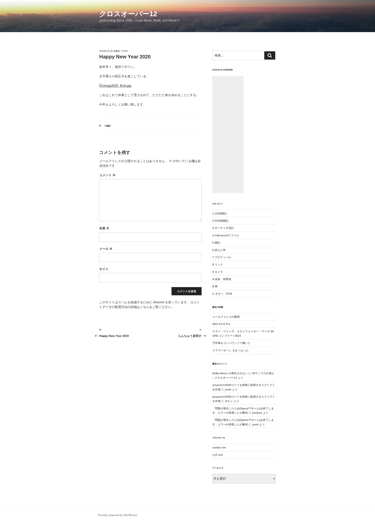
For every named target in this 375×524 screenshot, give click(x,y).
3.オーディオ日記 (223, 227)
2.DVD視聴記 (220, 220)
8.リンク (217, 264)
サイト (104, 269)
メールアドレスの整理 (226, 316)
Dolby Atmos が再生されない (230, 373)
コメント (107, 175)
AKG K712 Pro (221, 324)
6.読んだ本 (219, 250)
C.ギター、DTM (222, 293)
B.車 (215, 286)
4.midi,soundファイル (225, 235)
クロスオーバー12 (128, 14)
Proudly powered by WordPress (117, 515)
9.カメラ (217, 271)
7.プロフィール (221, 257)
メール (105, 248)
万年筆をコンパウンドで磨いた (231, 343)
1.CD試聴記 (219, 213)
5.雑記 (108, 126)
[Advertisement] (228, 134)
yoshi (124, 51)
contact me (219, 447)
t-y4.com (217, 454)
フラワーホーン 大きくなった (230, 350)
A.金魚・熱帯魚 (221, 279)
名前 (104, 228)
